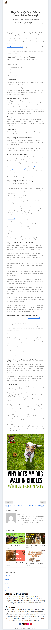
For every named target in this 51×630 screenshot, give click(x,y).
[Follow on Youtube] (25, 624)
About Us (7, 583)
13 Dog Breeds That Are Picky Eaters (34, 563)
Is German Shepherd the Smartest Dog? (35, 545)
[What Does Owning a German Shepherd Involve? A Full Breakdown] (15, 555)
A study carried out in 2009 (15, 47)
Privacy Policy (9, 587)
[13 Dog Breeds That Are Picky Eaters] (35, 556)
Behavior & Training (37, 23)
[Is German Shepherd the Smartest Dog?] (35, 538)
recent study (11, 219)
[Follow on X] (23, 624)
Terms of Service (9, 591)
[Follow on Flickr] (28, 624)
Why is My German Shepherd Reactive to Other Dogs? (15, 546)
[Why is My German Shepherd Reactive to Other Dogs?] (15, 538)
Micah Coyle (18, 23)
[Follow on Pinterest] (31, 624)
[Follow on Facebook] (20, 624)
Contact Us (8, 579)
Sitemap (7, 575)
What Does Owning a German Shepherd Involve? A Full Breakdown (15, 563)
